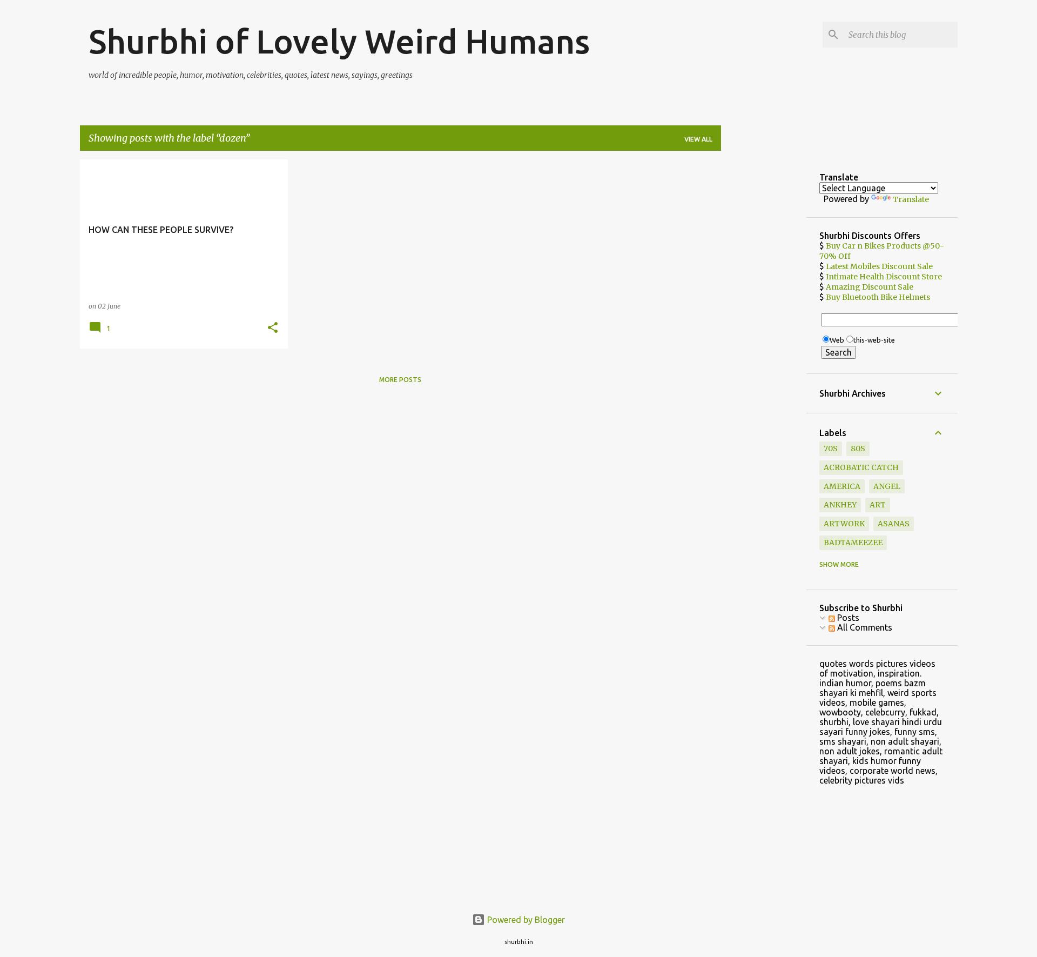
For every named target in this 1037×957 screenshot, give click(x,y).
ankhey (840, 505)
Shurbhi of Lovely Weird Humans (339, 41)
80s (858, 448)
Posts (847, 618)
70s (831, 448)
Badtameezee (853, 542)
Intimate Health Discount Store (884, 277)
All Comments (863, 627)
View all (698, 139)
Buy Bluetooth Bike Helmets (878, 297)
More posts (400, 379)
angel (886, 486)
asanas (894, 523)
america (842, 486)
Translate (911, 199)
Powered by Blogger (525, 920)
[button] (272, 328)
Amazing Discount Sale (869, 287)
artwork (844, 523)
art (878, 505)
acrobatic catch (861, 467)
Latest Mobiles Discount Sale (879, 266)
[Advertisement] (763, 321)
